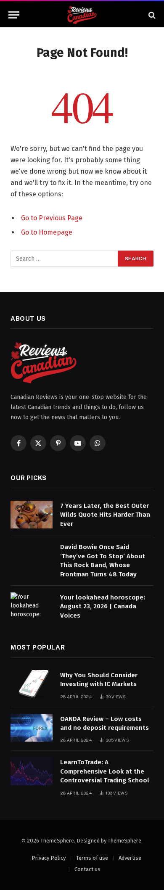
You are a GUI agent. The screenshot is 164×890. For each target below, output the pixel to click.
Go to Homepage (46, 232)
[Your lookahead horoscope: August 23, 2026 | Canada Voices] (32, 606)
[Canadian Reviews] (82, 15)
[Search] (151, 14)
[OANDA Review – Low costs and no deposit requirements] (32, 728)
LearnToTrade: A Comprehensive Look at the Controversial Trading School (104, 771)
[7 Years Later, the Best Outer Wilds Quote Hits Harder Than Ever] (32, 515)
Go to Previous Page (51, 218)
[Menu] (13, 14)
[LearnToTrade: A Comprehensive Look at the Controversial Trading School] (32, 771)
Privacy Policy (49, 858)
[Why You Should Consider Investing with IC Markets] (32, 684)
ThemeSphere (124, 840)
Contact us (87, 869)
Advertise (130, 858)
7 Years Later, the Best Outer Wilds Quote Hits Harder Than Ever (105, 515)
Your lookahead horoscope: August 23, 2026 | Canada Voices (102, 606)
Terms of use (92, 858)
